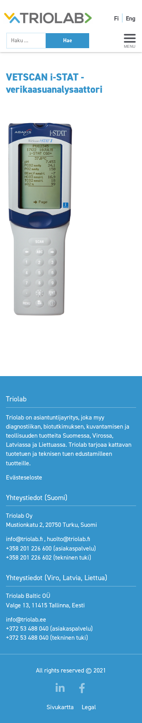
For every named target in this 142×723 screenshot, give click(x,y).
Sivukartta (60, 707)
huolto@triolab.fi (68, 539)
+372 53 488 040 (27, 628)
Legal (89, 707)
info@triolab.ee (26, 619)
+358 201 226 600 (29, 548)
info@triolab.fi (24, 539)
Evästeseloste (24, 477)
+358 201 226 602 (29, 557)
